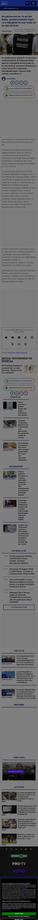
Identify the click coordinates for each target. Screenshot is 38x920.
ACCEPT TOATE (19, 913)
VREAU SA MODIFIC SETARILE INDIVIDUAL (19, 916)
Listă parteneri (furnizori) (6, 910)
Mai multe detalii (23, 888)
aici (24, 894)
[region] (19, 899)
